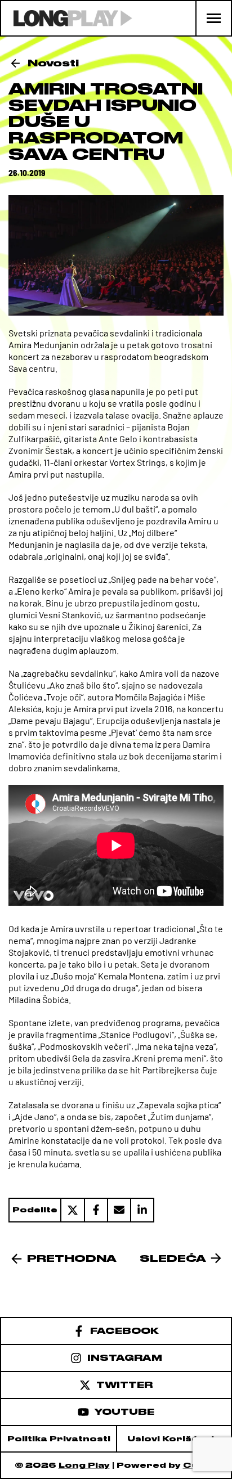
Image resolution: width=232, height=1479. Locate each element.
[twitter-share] (72, 1210)
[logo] (66, 18)
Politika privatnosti (58, 1439)
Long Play (84, 1465)
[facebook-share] (95, 1210)
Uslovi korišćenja (174, 1439)
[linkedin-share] (142, 1210)
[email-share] (118, 1210)
